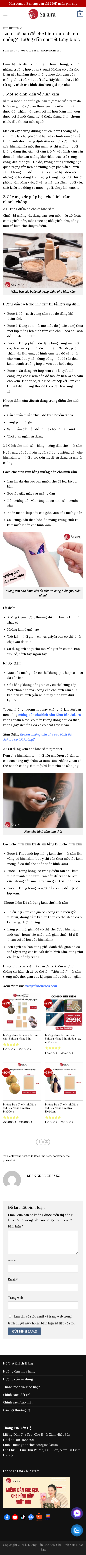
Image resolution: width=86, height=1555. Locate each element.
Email (13, 1279)
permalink (9, 1160)
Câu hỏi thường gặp (17, 1410)
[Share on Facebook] (39, 1142)
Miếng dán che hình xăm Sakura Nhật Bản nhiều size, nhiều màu (63, 1039)
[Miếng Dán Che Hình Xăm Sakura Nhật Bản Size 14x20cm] (22, 1081)
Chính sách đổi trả (16, 1395)
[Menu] (5, 14)
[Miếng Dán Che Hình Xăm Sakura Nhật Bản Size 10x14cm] (64, 1081)
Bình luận (15, 1226)
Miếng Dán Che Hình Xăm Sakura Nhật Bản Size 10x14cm (61, 1108)
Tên (11, 1261)
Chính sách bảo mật (18, 1402)
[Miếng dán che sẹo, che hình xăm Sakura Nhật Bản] (22, 1012)
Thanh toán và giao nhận (21, 1387)
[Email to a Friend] (46, 1142)
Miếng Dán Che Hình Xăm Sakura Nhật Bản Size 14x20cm (19, 1108)
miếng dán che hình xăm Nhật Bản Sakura (49, 715)
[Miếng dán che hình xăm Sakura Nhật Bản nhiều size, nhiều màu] (64, 1012)
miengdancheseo (49, 50)
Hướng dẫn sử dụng (18, 1379)
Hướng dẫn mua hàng (19, 1371)
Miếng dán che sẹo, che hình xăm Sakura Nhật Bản (21, 1037)
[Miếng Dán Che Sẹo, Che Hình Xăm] (43, 14)
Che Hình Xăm (12, 28)
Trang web (15, 1298)
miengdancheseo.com (40, 986)
